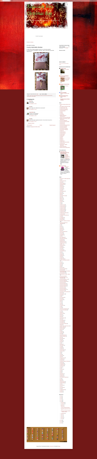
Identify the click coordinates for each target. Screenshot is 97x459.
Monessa (61, 329)
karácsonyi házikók (63, 280)
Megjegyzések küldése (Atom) (35, 126)
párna (61, 337)
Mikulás (61, 324)
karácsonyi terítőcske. (63, 289)
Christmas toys (62, 210)
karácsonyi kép (62, 282)
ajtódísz (61, 185)
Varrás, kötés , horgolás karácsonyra (63, 145)
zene (61, 388)
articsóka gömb (62, 191)
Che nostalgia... (67, 69)
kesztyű (61, 295)
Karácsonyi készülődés (63, 126)
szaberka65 (62, 363)
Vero (60, 386)
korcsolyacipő (62, 297)
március (61, 315)
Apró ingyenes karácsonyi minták (65, 106)
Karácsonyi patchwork (63, 127)
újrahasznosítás (62, 381)
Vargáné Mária (31, 112)
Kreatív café (62, 130)
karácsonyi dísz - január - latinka (65, 274)
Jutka (61, 265)
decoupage (61, 218)
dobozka (61, 228)
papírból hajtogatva (63, 336)
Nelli (60, 330)
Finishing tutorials (62, 110)
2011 (61, 421)
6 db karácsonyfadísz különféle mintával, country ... (65, 411)
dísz (60, 225)
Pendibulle (61, 136)
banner (61, 192)
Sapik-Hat (61, 355)
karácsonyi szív (62, 287)
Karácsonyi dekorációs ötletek (64, 121)
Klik (60, 296)
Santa (61, 354)
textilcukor (61, 374)
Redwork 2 (61, 138)
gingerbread (62, 240)
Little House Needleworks (64, 308)
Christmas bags (62, 207)
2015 (61, 398)
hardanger (61, 249)
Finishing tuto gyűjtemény (64, 109)
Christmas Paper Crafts (63, 107)
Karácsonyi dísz (62, 122)
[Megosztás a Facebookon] (45, 94)
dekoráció (61, 219)
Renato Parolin (62, 349)
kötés (61, 300)
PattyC (61, 339)
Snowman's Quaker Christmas (64, 361)
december (62, 402)
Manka (61, 314)
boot (60, 202)
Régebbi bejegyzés (53, 125)
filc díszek (61, 233)
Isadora (61, 263)
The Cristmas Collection (63, 377)
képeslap (61, 292)
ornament (61, 332)
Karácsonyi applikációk (63, 120)
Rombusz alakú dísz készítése (64, 142)
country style (31, 95)
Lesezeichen (62, 305)
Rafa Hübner (62, 345)
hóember (61, 254)
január (61, 264)
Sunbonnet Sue (62, 143)
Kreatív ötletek (62, 135)
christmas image (62, 209)
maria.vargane (34, 96)
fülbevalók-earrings (63, 238)
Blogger (59, 446)
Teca (60, 370)
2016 (61, 397)
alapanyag (61, 186)
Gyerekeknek (62, 114)
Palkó (30, 106)
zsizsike (61, 390)
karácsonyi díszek (49, 95)
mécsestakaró (62, 320)
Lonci (61, 311)
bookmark (61, 201)
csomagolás (62, 217)
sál (60, 353)
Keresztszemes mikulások (64, 129)
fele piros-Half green (63, 231)
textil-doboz (62, 373)
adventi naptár (62, 183)
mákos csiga (62, 313)
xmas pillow (62, 387)
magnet (61, 312)
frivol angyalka (62, 237)
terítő (61, 371)
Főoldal (41, 125)
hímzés (61, 253)
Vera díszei (61, 385)
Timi (60, 378)
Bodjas (61, 200)
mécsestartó (62, 321)
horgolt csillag (62, 258)
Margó (61, 316)
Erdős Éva (61, 229)
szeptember (63, 413)
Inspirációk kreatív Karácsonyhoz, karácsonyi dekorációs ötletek (64, 152)
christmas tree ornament (63, 212)
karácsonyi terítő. (62, 288)
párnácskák (62, 338)
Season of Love (62, 357)
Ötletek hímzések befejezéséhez (65, 147)
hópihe (61, 256)
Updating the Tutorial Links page (64, 93)
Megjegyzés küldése (31, 123)
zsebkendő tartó (62, 389)
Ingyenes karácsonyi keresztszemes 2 (63, 116)
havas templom (62, 250)
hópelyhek (61, 255)
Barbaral (61, 193)
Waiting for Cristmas (63, 96)
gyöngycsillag (62, 245)
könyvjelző (61, 299)
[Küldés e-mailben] (42, 94)
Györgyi (61, 246)
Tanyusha (61, 369)
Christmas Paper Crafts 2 (64, 108)
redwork (61, 347)
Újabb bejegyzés (29, 125)
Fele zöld (61, 232)
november (62, 403)
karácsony (61, 267)
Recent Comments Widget (63, 63)
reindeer (61, 348)
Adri (60, 179)
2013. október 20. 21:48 (32, 109)
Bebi (60, 196)
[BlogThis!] (43, 94)
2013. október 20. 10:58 (32, 103)
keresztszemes (29, 96)
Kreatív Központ (62, 134)
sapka (61, 356)
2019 (61, 396)
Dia (60, 224)
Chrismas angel (62, 204)
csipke (61, 216)
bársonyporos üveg (63, 195)
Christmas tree (62, 211)
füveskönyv (61, 239)
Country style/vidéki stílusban (65, 407)
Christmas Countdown (30, 42)
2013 (61, 401)
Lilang (61, 307)
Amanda (61, 187)
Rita (60, 352)
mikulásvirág (62, 328)
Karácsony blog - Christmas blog (41, 10)
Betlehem (61, 199)
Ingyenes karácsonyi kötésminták (65, 117)
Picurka (61, 341)
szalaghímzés (62, 364)
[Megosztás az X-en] (44, 94)
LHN (60, 306)
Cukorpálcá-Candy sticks (64, 215)
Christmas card (62, 208)
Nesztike (61, 331)
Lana (61, 303)
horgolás (61, 257)
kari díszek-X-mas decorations (64, 291)
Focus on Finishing (63, 92)
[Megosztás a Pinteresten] (46, 94)
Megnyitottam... (67, 166)
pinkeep (61, 344)
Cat (60, 203)
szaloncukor (62, 365)
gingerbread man (62, 241)
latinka (61, 304)
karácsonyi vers (62, 290)
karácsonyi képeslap (63, 283)
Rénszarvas (62, 406)
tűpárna (61, 380)
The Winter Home (63, 68)
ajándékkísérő (62, 184)
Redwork (61, 137)
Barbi (61, 194)
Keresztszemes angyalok (64, 128)
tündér (61, 379)
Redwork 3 (61, 139)
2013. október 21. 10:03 (32, 115)
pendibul (61, 340)
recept (61, 346)
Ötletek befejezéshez (63, 146)
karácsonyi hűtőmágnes (63, 281)
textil (60, 372)
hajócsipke (61, 247)
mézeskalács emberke (63, 323)
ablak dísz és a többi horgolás (64, 178)
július (62, 414)
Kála (60, 266)
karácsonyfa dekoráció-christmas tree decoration (40, 95)
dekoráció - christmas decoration (65, 220)
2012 (61, 420)
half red (61, 248)
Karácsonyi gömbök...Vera (64, 279)
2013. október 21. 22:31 (32, 121)
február (61, 230)
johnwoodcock (51, 446)
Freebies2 (61, 113)
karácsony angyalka (63, 268)
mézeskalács (62, 322)
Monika (30, 101)
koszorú (61, 298)
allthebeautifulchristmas (64, 95)
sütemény (61, 362)
